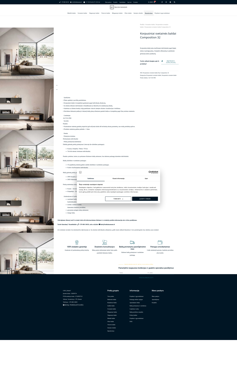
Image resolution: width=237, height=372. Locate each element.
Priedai (66, 133)
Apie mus (129, 2)
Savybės (66, 121)
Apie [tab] (146, 178)
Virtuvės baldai (105, 13)
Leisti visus (145, 199)
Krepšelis (115, 2)
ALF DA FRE (152, 78)
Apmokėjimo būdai (135, 302)
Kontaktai (135, 2)
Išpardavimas (149, 13)
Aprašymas (67, 97)
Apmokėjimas (122, 2)
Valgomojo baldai (94, 13)
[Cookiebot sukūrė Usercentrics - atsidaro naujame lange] (150, 172)
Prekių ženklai (133, 315)
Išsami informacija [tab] (119, 178)
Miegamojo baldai (117, 13)
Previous (60, 25)
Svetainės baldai (82, 13)
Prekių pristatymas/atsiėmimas (72, 141)
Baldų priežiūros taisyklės (136, 312)
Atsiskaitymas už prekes (71, 196)
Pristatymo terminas (69, 136)
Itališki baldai (111, 306)
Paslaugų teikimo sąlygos (136, 299)
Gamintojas (67, 115)
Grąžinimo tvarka (134, 309)
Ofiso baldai (128, 13)
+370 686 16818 (84, 224)
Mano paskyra (108, 2)
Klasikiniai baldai (112, 302)
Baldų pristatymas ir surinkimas (138, 306)
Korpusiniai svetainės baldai (153, 75)
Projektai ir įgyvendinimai (162, 13)
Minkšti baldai (71, 13)
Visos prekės (110, 296)
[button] (118, 97)
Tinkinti (117, 199)
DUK (131, 321)
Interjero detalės (138, 13)
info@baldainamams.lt (108, 224)
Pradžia (142, 24)
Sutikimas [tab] (90, 178)
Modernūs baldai (111, 299)
